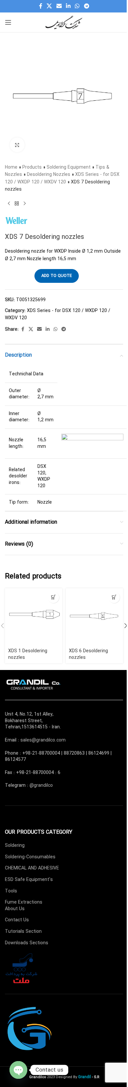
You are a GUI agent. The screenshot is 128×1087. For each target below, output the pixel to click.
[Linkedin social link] (68, 6)
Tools (11, 891)
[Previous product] (9, 204)
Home (11, 167)
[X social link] (49, 6)
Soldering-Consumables (30, 857)
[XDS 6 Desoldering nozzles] (94, 617)
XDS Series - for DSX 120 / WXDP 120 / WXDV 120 (62, 178)
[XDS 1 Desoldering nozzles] (33, 617)
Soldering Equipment (69, 167)
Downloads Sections (26, 943)
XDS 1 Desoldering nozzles (27, 654)
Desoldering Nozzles (48, 174)
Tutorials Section (23, 931)
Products (32, 167)
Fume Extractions (23, 902)
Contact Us (17, 920)
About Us (15, 908)
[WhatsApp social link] (77, 6)
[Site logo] (64, 22)
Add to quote (56, 275)
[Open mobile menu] (8, 22)
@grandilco (41, 785)
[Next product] (25, 204)
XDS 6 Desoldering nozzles (88, 654)
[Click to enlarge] (17, 144)
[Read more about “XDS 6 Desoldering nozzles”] (114, 597)
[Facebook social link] (41, 6)
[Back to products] (17, 204)
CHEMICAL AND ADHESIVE (32, 868)
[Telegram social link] (86, 6)
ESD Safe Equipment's (29, 879)
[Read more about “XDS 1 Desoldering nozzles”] (53, 597)
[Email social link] (59, 6)
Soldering (15, 845)
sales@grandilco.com (43, 740)
